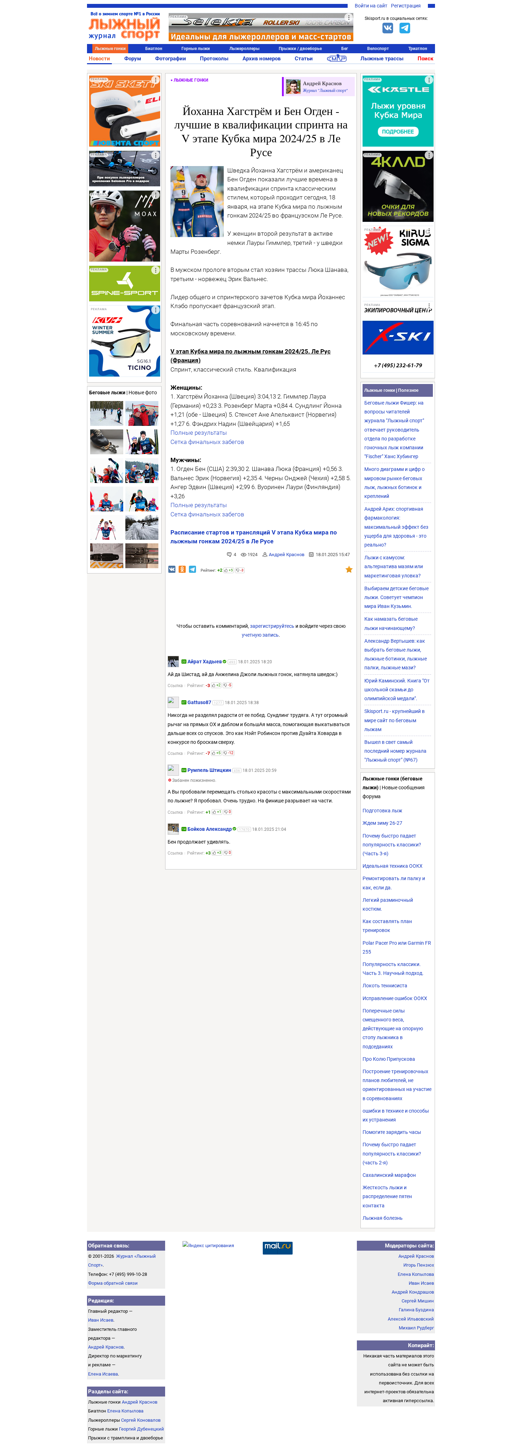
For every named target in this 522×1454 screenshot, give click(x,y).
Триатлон (417, 48)
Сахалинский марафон (389, 1175)
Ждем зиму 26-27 (382, 823)
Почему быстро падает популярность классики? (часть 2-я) (392, 1153)
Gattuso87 (199, 702)
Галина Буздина (416, 1309)
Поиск (425, 58)
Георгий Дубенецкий (141, 1429)
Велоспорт (378, 48)
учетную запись (260, 635)
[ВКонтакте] (387, 28)
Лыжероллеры (244, 48)
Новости (99, 58)
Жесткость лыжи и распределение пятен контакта (387, 1196)
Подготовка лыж (382, 810)
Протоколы (214, 58)
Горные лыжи (195, 48)
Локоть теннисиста (385, 985)
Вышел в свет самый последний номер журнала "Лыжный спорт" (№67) (395, 751)
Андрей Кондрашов (413, 1292)
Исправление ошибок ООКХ (395, 998)
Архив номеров (262, 58)
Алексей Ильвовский (411, 1319)
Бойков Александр (209, 829)
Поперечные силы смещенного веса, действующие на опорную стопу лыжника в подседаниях (393, 1028)
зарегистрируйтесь (272, 626)
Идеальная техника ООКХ (393, 866)
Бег (344, 48)
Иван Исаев (100, 1320)
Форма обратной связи (113, 1283)
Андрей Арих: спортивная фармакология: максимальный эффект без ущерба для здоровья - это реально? (396, 527)
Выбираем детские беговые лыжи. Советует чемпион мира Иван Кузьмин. (396, 597)
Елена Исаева (103, 1374)
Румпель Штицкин (209, 770)
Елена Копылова (125, 1411)
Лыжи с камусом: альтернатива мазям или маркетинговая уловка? (393, 566)
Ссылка (175, 685)
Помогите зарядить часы (392, 1132)
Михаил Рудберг (416, 1327)
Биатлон (153, 48)
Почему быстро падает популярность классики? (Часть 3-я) (392, 844)
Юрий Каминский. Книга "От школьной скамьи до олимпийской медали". (397, 689)
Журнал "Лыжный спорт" (325, 90)
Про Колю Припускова (389, 1059)
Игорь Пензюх (418, 1265)
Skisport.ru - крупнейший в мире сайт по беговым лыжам (394, 720)
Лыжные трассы (381, 58)
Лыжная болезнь (383, 1218)
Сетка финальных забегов (207, 441)
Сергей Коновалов (141, 1420)
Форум (132, 58)
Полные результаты (198, 432)
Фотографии (170, 58)
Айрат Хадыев (204, 661)
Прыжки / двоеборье (300, 48)
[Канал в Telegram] (404, 28)
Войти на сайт (371, 6)
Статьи (304, 58)
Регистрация (406, 6)
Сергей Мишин (418, 1301)
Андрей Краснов (286, 554)
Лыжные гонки (110, 48)
